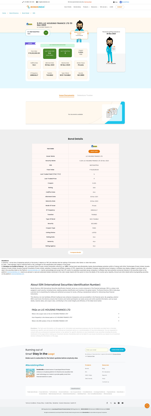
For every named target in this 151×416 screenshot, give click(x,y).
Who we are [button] (103, 7)
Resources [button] (94, 7)
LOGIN (111, 7)
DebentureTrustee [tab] (85, 95)
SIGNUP (119, 7)
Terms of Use (90, 356)
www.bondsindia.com (34, 270)
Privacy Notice (117, 354)
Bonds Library (77, 7)
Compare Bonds (75, 252)
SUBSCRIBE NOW (118, 350)
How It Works (67, 7)
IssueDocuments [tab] (66, 95)
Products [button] (85, 7)
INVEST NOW (94, 151)
